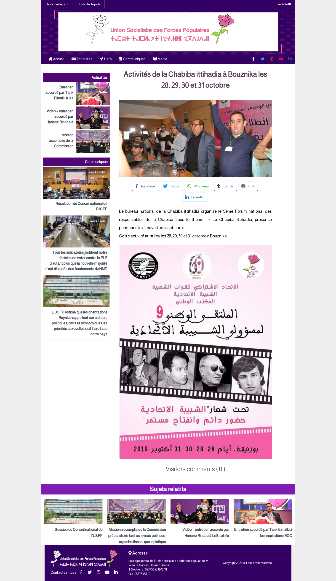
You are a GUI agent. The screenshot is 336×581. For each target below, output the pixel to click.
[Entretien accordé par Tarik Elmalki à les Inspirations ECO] (76, 93)
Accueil (58, 59)
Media (162, 59)
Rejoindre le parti (57, 4)
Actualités (84, 59)
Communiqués (134, 59)
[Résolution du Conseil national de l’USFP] (76, 190)
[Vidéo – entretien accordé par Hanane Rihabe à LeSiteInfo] (76, 117)
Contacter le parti (88, 4)
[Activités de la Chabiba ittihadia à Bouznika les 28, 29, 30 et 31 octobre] (195, 102)
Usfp (107, 59)
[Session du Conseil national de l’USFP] (73, 519)
